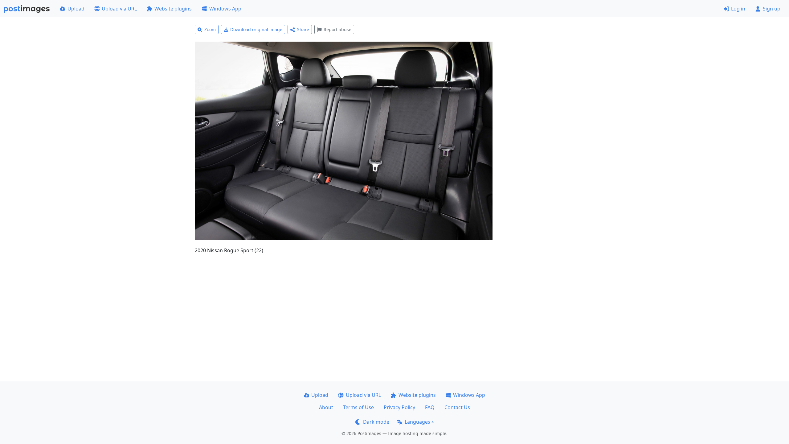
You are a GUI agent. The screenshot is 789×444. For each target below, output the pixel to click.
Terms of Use (358, 407)
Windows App (225, 8)
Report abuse (337, 29)
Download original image (256, 29)
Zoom (210, 29)
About (326, 407)
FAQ (430, 407)
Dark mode (376, 421)
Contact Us (457, 407)
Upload (75, 8)
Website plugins (173, 8)
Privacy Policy (399, 407)
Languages (417, 421)
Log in (738, 8)
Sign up (771, 8)
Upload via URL (119, 8)
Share (303, 29)
